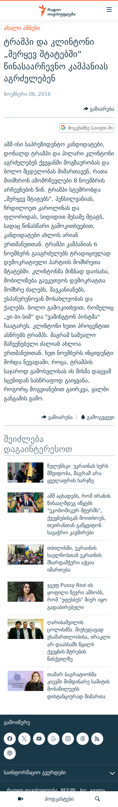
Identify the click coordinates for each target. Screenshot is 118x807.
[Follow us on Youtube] (39, 739)
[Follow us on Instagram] (68, 739)
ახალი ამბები (22, 28)
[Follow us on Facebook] (10, 739)
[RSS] (97, 739)
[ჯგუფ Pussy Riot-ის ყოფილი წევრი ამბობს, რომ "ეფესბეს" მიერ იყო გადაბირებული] (25, 592)
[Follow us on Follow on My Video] (53, 739)
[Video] (20, 799)
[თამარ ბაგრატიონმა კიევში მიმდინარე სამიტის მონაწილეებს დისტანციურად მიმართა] (25, 681)
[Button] (99, 108)
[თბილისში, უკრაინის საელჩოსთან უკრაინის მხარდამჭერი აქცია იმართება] (25, 554)
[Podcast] (10, 753)
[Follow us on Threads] (82, 739)
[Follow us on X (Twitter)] (24, 739)
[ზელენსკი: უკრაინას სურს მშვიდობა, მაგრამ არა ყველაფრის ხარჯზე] (25, 472)
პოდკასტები (59, 798)
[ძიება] (97, 799)
